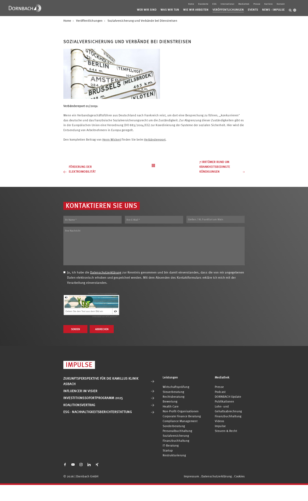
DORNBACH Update (228, 396)
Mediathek (243, 4)
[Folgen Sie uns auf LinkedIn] (89, 464)
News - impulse (273, 9)
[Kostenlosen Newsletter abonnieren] (105, 464)
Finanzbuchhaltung (176, 440)
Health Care (171, 406)
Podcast (220, 392)
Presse (256, 4)
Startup (168, 450)
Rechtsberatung (174, 396)
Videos (219, 421)
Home (191, 4)
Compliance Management (180, 421)
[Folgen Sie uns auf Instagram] (81, 464)
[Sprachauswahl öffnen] (294, 10)
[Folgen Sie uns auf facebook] (65, 464)
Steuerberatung (173, 392)
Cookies (239, 476)
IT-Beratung (171, 445)
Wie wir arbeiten (196, 9)
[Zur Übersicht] (154, 165)
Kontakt (281, 4)
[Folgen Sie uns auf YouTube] (73, 464)
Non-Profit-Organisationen (181, 411)
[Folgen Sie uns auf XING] (97, 464)
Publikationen (224, 401)
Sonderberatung (174, 426)
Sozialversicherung (176, 435)
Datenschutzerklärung (105, 272)
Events (253, 9)
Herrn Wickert (111, 139)
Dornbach (25, 8)
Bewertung (170, 401)
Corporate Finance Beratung (182, 416)
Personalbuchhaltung (177, 431)
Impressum (191, 476)
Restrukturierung (174, 455)
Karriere (268, 4)
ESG (214, 4)
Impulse (220, 426)
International (227, 4)
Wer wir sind (147, 9)
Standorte (203, 4)
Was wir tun (170, 9)
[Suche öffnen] (290, 10)
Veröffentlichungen (228, 9)
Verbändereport (155, 139)
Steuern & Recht (226, 431)
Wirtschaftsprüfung (176, 387)
